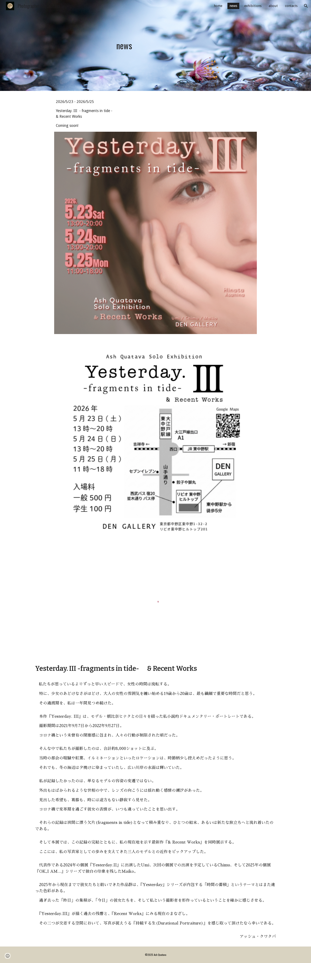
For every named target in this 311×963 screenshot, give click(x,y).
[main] (124, 45)
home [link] (218, 6)
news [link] (233, 6)
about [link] (273, 6)
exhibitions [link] (252, 6)
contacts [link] (291, 6)
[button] (306, 6)
